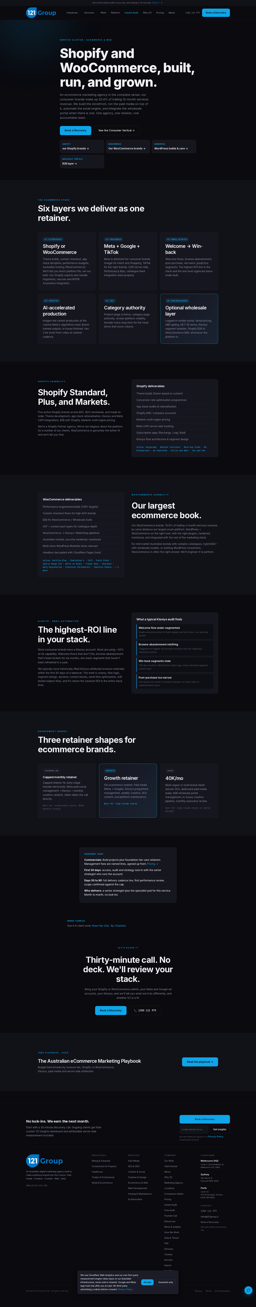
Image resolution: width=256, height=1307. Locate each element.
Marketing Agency (173, 1182)
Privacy (198, 1291)
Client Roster (170, 1166)
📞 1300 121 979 (145, 1010)
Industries (72, 12)
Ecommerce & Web (138, 1182)
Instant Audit (131, 12)
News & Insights (172, 1226)
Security (168, 1259)
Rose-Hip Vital (100, 925)
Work (103, 12)
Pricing (160, 12)
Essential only (166, 1282)
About (172, 12)
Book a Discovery (216, 12)
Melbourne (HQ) (209, 1160)
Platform (115, 12)
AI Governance (222, 1291)
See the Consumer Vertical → (117, 130)
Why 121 (147, 12)
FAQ (166, 1243)
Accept (147, 1282)
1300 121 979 (192, 12)
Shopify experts (64, 275)
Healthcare (97, 1171)
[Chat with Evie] (248, 1290)
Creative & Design (137, 1177)
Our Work (169, 1160)
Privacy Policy (215, 1136)
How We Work (171, 1232)
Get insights (219, 1129)
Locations (169, 1188)
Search (167, 1265)
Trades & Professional (103, 1177)
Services (89, 12)
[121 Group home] (41, 12)
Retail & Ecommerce (102, 1182)
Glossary (168, 1248)
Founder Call (170, 1215)
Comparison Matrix (174, 1193)
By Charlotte (118, 925)
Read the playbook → (200, 1061)
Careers (168, 1254)
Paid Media (133, 1160)
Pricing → (152, 863)
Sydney (205, 1174)
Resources (169, 1221)
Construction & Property (104, 1166)
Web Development (137, 1188)
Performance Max (114, 271)
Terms (208, 1291)
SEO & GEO (134, 1166)
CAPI (131, 267)
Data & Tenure (171, 1237)
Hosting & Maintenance (140, 1193)
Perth (204, 1188)
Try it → (155, 2)
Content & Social (136, 1171)
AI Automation (135, 1199)
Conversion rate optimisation (153, 400)
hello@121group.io (210, 1216)
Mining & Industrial (101, 1160)
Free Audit (169, 1210)
